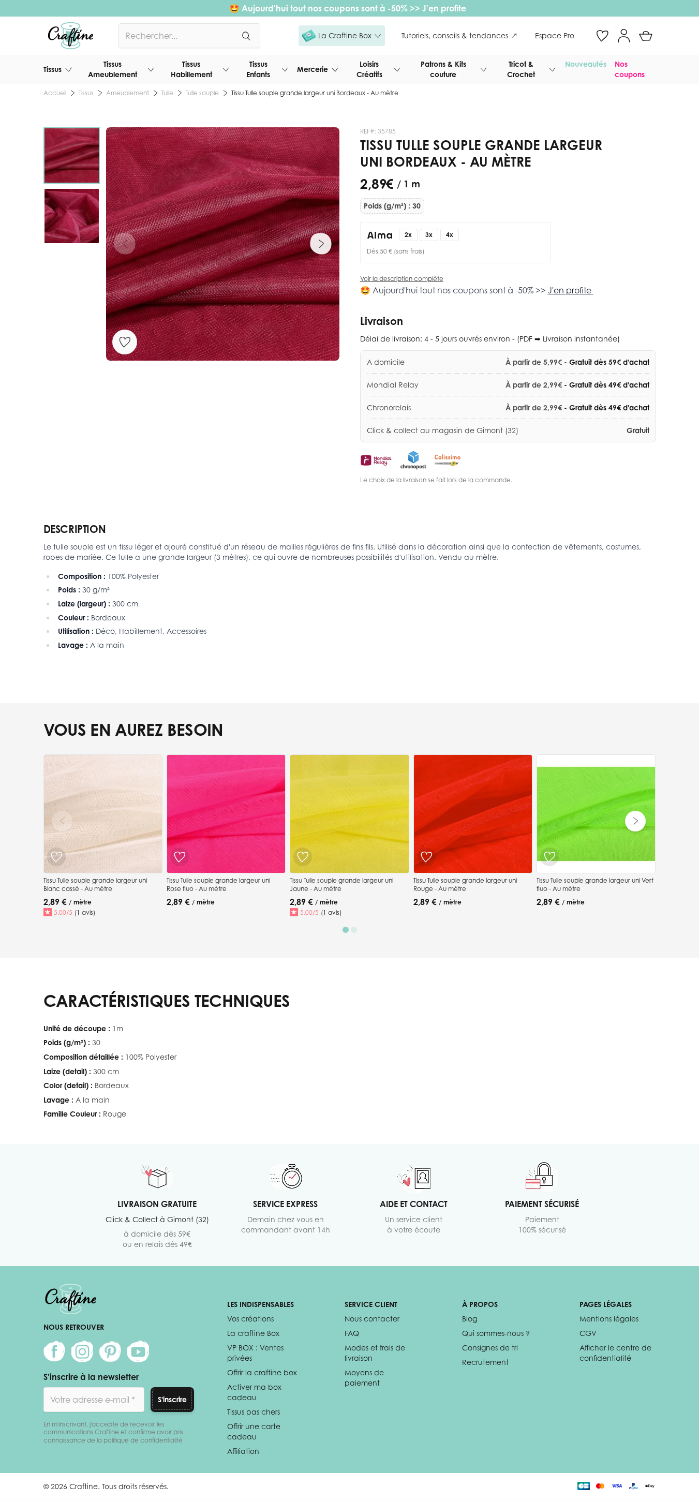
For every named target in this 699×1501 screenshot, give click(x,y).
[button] (342, 35)
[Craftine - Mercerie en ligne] (70, 36)
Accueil (54, 93)
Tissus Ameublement (112, 69)
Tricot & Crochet (521, 69)
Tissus (52, 69)
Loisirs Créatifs (369, 69)
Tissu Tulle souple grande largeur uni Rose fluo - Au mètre (218, 884)
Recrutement (485, 1362)
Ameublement (127, 93)
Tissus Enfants (258, 69)
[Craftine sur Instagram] (82, 1351)
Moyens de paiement (364, 1377)
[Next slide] (635, 821)
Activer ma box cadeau (254, 1392)
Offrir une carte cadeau (253, 1431)
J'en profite (445, 8)
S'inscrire (172, 1399)
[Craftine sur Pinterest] (110, 1351)
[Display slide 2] (354, 930)
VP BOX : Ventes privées (255, 1352)
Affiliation (243, 1451)
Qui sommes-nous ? (496, 1333)
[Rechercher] (246, 35)
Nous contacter (372, 1318)
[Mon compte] (624, 35)
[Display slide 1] (346, 930)
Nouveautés (585, 64)
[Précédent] (124, 243)
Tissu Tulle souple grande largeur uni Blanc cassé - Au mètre (95, 884)
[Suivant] (320, 243)
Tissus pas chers (253, 1411)
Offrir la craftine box (262, 1372)
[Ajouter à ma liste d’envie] (124, 342)
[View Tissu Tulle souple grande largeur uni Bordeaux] (71, 155)
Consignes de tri (490, 1347)
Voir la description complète (401, 279)
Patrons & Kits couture (443, 69)
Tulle (167, 93)
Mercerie (312, 69)
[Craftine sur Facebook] (54, 1351)
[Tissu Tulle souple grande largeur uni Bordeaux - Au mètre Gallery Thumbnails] (71, 185)
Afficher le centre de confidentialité (615, 1352)
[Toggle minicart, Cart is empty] (645, 35)
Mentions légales (608, 1318)
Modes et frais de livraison (375, 1352)
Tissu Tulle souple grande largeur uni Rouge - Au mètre (465, 884)
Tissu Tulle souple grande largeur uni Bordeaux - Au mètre (314, 93)
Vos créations (250, 1318)
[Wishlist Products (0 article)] (602, 35)
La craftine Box (253, 1333)
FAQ (352, 1333)
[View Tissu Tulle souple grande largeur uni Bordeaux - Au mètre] (71, 216)
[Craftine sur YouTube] (138, 1351)
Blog (469, 1318)
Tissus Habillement (191, 69)
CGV (588, 1333)
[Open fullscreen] (222, 244)
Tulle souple (202, 93)
